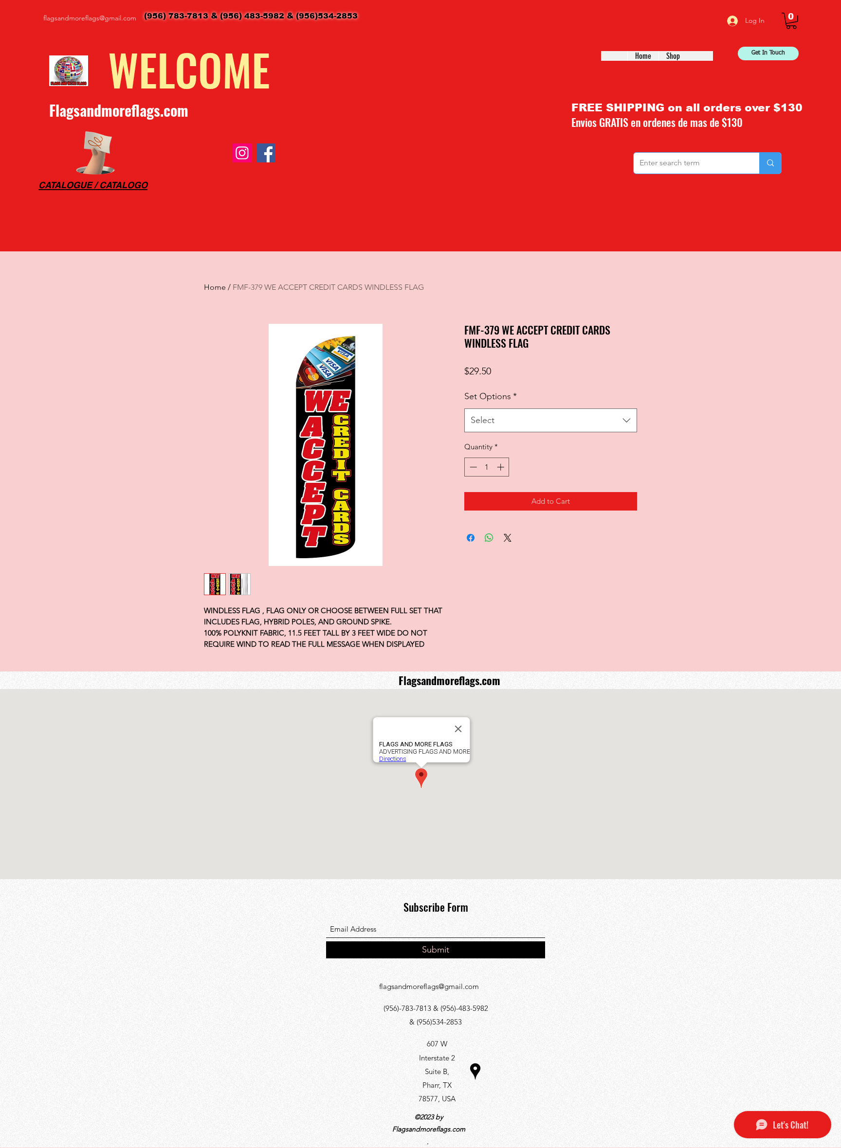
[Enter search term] (770, 163)
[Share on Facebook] (470, 538)
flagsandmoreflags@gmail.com (89, 18)
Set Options (490, 396)
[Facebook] (265, 152)
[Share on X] (507, 538)
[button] (791, 21)
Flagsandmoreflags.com (118, 110)
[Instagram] (242, 152)
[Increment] (501, 467)
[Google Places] (475, 1071)
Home (215, 287)
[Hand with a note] (95, 153)
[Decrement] (472, 467)
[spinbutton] (487, 467)
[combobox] (550, 420)
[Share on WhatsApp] (489, 538)
